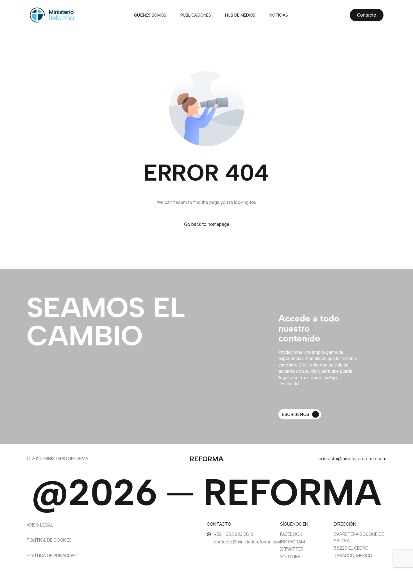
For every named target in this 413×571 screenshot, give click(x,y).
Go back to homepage (206, 224)
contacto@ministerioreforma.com (352, 458)
